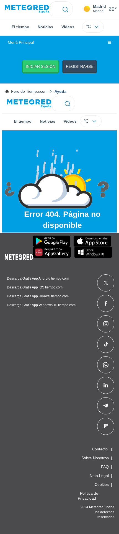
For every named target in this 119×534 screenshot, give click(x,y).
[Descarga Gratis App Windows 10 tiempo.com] (93, 252)
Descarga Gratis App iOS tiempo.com (35, 287)
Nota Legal (99, 475)
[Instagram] (105, 324)
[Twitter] (106, 283)
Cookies (102, 484)
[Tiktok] (106, 344)
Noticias (45, 27)
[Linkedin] (106, 385)
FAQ (105, 467)
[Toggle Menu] (109, 43)
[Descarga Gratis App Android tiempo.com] (51, 241)
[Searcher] (65, 8)
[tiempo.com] (27, 9)
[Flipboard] (106, 426)
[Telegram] (105, 406)
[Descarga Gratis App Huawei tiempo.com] (52, 252)
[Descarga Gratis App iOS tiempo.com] (92, 241)
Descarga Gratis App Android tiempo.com (38, 278)
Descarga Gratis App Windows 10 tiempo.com (41, 305)
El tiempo (20, 27)
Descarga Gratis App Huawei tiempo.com (38, 296)
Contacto (100, 449)
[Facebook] (106, 303)
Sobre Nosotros (95, 458)
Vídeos (67, 27)
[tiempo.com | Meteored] (19, 256)
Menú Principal (21, 42)
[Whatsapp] (105, 365)
